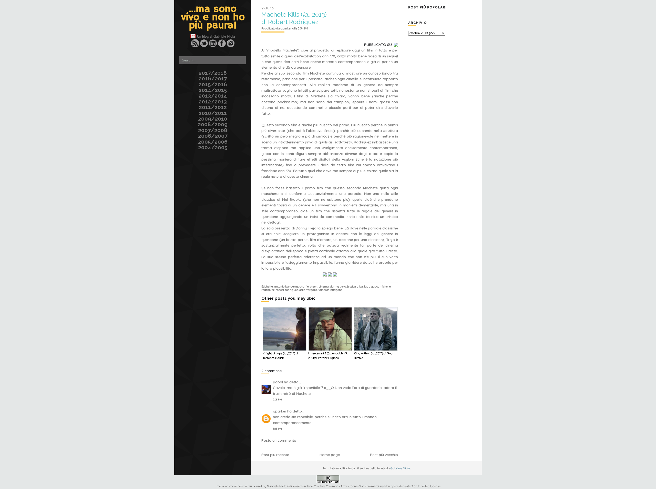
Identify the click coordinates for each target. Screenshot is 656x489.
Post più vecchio (384, 454)
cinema (324, 286)
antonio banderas (286, 286)
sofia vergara (308, 290)
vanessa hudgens (330, 290)
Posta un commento (278, 440)
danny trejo (338, 286)
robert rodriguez (287, 290)
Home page (330, 454)
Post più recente (275, 454)
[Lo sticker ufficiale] (173, 34)
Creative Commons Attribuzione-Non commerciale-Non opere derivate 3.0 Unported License (377, 486)
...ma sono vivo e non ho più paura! (213, 17)
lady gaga (371, 286)
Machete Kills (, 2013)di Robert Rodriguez (294, 18)
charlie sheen (308, 286)
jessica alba (355, 286)
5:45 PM (277, 428)
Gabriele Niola (224, 36)
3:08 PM (277, 399)
